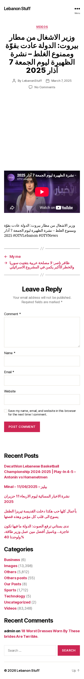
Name (9, 353)
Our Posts (12, 584)
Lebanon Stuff (17, 8)
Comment (12, 314)
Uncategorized (17, 602)
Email (9, 372)
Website (10, 391)
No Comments (44, 87)
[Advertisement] (42, 134)
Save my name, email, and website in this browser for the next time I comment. (42, 413)
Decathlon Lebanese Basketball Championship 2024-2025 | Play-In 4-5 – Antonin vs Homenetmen (40, 471)
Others (10, 572)
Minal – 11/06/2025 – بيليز (25, 487)
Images (10, 566)
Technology (14, 596)
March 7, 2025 (61, 81)
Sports (10, 590)
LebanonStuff (32, 81)
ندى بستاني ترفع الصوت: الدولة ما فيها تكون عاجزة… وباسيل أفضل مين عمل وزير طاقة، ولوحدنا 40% (36, 531)
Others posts (15, 578)
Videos (42, 27)
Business (12, 560)
